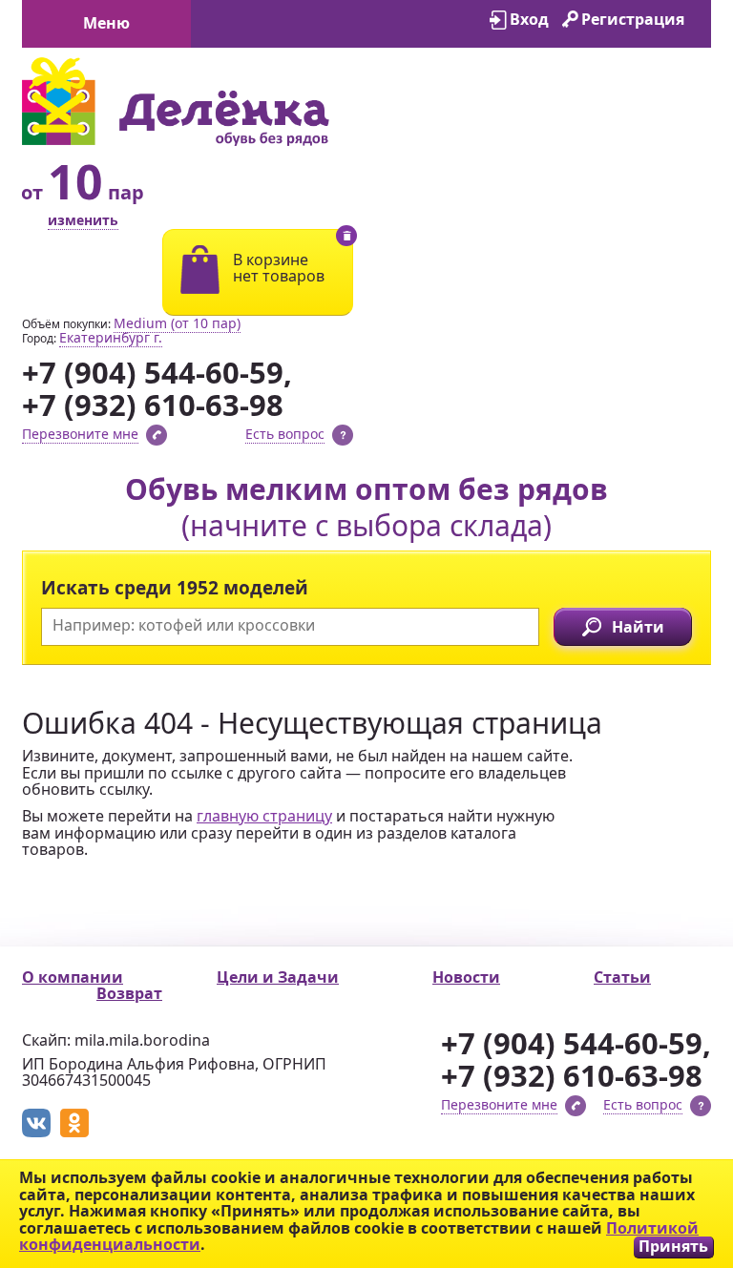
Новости (466, 977)
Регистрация (632, 19)
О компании (72, 977)
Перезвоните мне (80, 434)
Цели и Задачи (278, 977)
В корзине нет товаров (279, 268)
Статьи (622, 977)
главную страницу (264, 815)
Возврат (129, 993)
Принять (673, 1247)
